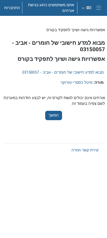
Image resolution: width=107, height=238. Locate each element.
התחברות (12, 7)
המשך (54, 115)
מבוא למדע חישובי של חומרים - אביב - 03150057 (63, 72)
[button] (86, 8)
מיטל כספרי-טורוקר (76, 82)
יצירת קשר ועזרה (85, 150)
